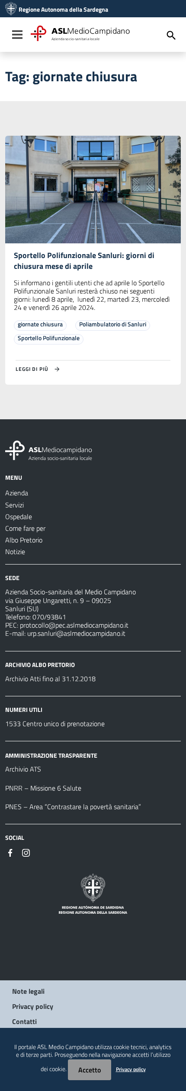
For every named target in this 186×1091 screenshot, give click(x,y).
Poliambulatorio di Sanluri (112, 324)
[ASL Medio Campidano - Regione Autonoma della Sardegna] (49, 449)
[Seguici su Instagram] (26, 852)
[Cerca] (171, 35)
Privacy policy (32, 1006)
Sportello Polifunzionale (49, 337)
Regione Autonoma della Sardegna (63, 9)
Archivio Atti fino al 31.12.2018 (50, 678)
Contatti (24, 1021)
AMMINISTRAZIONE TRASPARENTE (51, 754)
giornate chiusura (40, 324)
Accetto (89, 1070)
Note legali (28, 991)
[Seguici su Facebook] (10, 852)
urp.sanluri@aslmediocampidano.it (76, 633)
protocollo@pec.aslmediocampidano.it (74, 625)
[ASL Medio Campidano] (11, 9)
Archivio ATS (23, 769)
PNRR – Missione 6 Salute (43, 788)
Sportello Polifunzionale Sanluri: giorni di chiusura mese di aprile (84, 260)
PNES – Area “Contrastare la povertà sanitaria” (73, 806)
